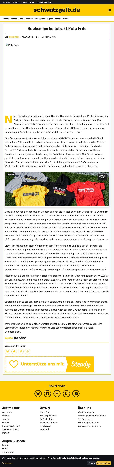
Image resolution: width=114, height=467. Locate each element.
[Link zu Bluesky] (38, 393)
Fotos (24, 2)
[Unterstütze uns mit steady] (57, 364)
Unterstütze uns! (44, 2)
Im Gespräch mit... (49, 415)
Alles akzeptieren (103, 463)
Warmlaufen (8, 412)
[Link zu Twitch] (66, 393)
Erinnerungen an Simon (89, 426)
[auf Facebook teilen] (21, 351)
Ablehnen (91, 463)
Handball (58, 18)
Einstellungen (7, 463)
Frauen (14, 18)
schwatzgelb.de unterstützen (92, 415)
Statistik (6, 432)
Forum (16, 2)
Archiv (65, 18)
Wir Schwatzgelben (87, 412)
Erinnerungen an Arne (88, 422)
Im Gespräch (40, 18)
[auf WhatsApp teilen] (27, 351)
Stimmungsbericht (11, 426)
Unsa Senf (29, 18)
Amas (20, 18)
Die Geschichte (85, 419)
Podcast (6, 2)
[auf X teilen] (14, 351)
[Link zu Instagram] (57, 393)
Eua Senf (44, 429)
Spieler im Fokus (10, 429)
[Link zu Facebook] (47, 393)
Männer (6, 18)
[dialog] (57, 461)
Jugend (50, 18)
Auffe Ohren (8, 452)
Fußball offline (47, 419)
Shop (32, 2)
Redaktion (14, 37)
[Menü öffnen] (110, 10)
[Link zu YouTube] (76, 393)
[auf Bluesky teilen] (7, 351)
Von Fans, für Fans (49, 422)
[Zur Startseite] (57, 10)
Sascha (9, 337)
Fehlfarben (45, 426)
